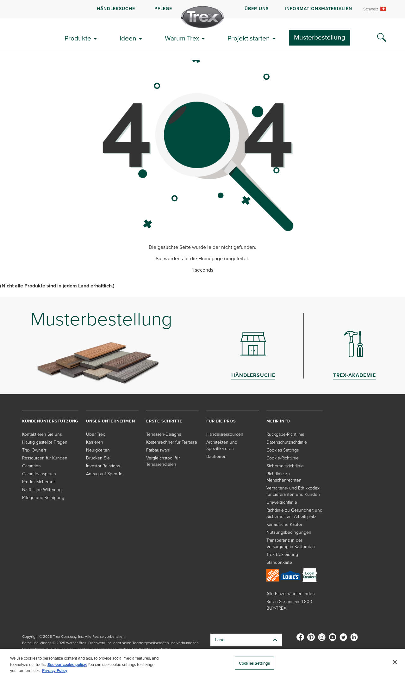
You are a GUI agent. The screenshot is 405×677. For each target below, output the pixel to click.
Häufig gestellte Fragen (44, 442)
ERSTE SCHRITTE (164, 421)
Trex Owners (34, 450)
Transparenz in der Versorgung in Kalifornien (290, 543)
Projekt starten (248, 38)
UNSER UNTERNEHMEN (110, 421)
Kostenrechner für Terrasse (171, 442)
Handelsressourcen (224, 434)
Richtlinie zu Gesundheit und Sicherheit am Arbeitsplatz (294, 513)
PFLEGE (163, 8)
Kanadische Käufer (284, 524)
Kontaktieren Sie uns (42, 434)
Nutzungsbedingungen (288, 532)
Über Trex (95, 434)
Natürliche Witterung (42, 489)
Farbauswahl (158, 450)
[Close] (395, 662)
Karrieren (94, 442)
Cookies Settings (254, 663)
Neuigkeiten (98, 450)
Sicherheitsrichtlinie (285, 466)
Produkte (78, 38)
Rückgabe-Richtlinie (285, 434)
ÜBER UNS (257, 8)
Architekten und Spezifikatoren (221, 445)
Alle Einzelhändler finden (290, 593)
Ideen (128, 38)
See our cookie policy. (67, 665)
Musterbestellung (319, 37)
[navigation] (202, 9)
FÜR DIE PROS (221, 421)
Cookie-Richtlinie (282, 458)
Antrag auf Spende (104, 474)
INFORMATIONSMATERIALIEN (318, 8)
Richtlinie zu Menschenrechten (284, 477)
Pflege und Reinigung (43, 497)
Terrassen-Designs (163, 434)
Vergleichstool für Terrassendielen (163, 461)
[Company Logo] (202, 17)
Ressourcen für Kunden (44, 458)
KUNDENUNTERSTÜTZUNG (50, 421)
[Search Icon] (381, 37)
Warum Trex (182, 38)
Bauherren (216, 456)
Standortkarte (279, 562)
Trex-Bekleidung (282, 554)
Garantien (31, 466)
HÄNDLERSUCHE (116, 8)
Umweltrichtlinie (281, 502)
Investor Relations (103, 466)
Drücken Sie (98, 458)
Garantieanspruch (39, 474)
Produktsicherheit (39, 481)
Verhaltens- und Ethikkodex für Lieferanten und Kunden (293, 491)
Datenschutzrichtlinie (286, 442)
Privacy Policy (54, 671)
